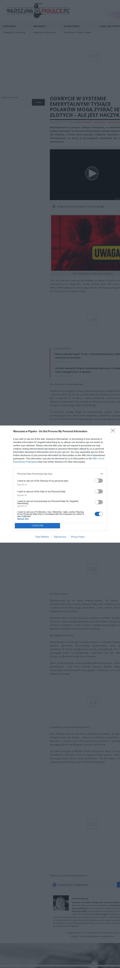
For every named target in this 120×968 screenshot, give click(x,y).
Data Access (60, 536)
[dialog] (60, 484)
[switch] (99, 481)
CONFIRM (37, 525)
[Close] (114, 432)
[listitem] (60, 473)
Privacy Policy (78, 536)
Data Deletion (42, 536)
